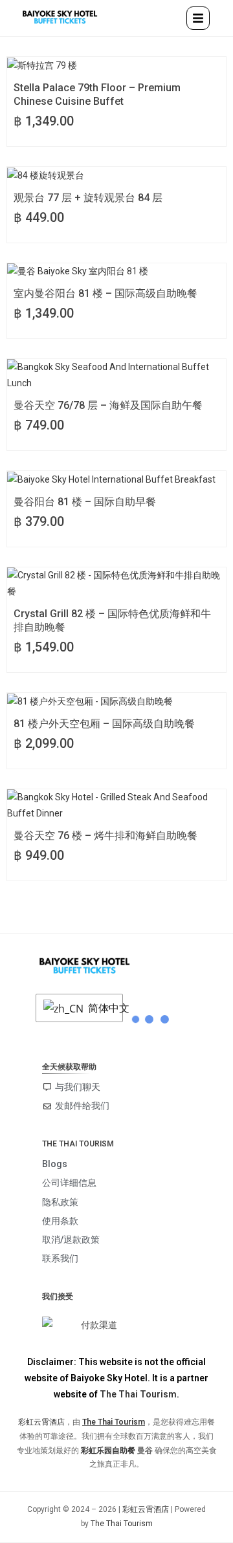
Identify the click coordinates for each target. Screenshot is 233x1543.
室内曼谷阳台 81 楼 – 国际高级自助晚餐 (105, 293)
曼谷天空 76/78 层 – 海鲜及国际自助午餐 (108, 405)
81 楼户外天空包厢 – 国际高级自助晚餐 (104, 723)
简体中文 (101, 1008)
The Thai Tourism (138, 1394)
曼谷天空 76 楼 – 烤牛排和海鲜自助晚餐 (105, 835)
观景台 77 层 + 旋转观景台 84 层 (88, 198)
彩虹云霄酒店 (41, 1422)
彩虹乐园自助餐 (108, 1450)
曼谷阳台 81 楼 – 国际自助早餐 (85, 502)
